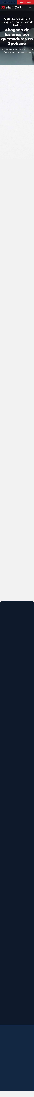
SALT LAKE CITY (17, 694)
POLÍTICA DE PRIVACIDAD (11, 1076)
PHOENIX (17, 900)
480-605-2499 (17, 913)
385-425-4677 (17, 946)
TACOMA (17, 967)
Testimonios (8, 1051)
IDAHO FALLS (17, 950)
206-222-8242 (17, 783)
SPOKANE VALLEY (17, 677)
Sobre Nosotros (8, 1047)
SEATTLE (17, 769)
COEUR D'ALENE (17, 862)
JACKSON (17, 787)
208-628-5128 (17, 746)
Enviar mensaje (16, 471)
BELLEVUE (17, 985)
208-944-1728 (17, 963)
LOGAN (17, 933)
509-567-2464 (17, 765)
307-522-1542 (17, 802)
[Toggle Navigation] (30, 7)
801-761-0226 (17, 1017)
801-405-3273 (17, 708)
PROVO (17, 712)
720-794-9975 (17, 896)
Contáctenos (9, 1056)
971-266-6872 (17, 840)
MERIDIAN (17, 660)
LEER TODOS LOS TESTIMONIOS (17, 551)
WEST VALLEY (17, 1004)
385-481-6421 (17, 929)
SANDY (17, 642)
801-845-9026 (17, 656)
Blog (21, 1051)
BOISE (17, 731)
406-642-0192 (17, 821)
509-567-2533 (17, 690)
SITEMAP (25, 1078)
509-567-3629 (17, 858)
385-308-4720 (17, 727)
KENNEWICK (17, 844)
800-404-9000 (25, 2)
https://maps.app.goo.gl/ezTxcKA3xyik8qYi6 (17, 981)
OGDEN (17, 917)
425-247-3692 (17, 1000)
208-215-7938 (17, 877)
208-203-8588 (17, 673)
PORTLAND (17, 825)
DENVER (17, 881)
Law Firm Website (9, 1083)
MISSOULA (17, 806)
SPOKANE (17, 750)
